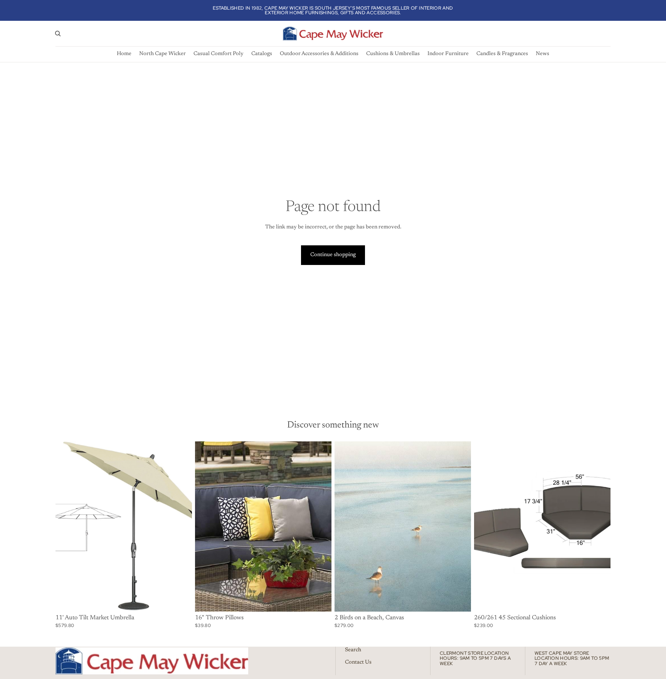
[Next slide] (180, 526)
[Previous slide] (67, 526)
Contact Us (358, 662)
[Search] (57, 33)
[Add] (459, 600)
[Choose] (180, 600)
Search (353, 650)
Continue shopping (333, 255)
